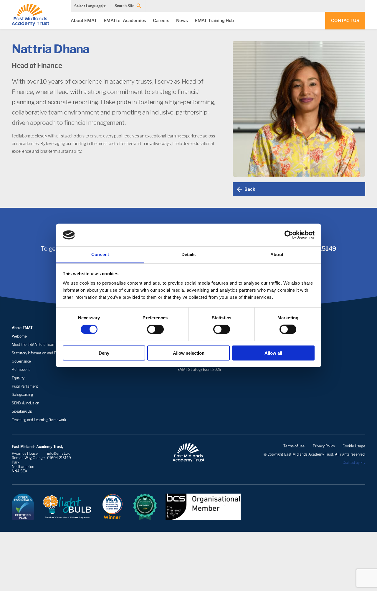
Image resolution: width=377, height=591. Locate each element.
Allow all (273, 352)
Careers (161, 20)
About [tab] (276, 254)
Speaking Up (22, 411)
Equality (18, 378)
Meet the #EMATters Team (33, 344)
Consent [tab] (100, 254)
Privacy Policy (324, 446)
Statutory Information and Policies (39, 353)
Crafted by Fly (354, 462)
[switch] (155, 329)
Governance (21, 361)
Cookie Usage (354, 446)
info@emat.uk (58, 453)
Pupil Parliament (25, 386)
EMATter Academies (125, 20)
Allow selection (188, 352)
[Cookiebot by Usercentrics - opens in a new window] (289, 234)
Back (249, 189)
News (182, 20)
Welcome (19, 336)
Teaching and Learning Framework (39, 420)
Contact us (345, 20)
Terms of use (294, 446)
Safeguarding (22, 394)
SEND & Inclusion (25, 403)
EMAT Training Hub (214, 20)
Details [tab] (188, 254)
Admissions (21, 369)
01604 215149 (59, 458)
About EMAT (84, 20)
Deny (104, 352)
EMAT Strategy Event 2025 (199, 369)
